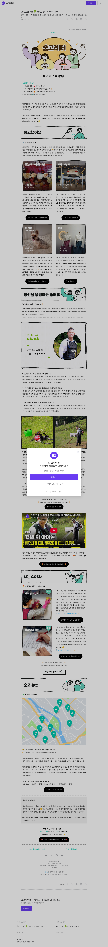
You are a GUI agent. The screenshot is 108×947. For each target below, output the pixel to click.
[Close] (78, 452)
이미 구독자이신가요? (54, 491)
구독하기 (54, 477)
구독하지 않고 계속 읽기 (54, 484)
